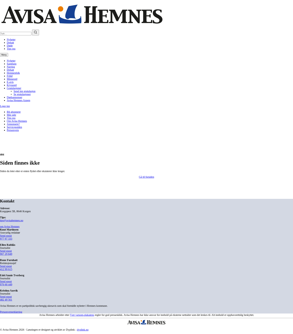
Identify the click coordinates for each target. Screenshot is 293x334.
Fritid (10, 76)
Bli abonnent (14, 111)
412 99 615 (6, 269)
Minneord (12, 79)
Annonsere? (13, 124)
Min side (11, 114)
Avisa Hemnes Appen (18, 100)
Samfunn (11, 63)
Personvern (13, 130)
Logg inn (5, 106)
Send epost (6, 235)
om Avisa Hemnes (9, 226)
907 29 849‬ (6, 254)
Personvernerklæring (11, 311)
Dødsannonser (14, 97)
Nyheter (11, 39)
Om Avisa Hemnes (17, 121)
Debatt (10, 42)
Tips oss (11, 48)
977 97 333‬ (6, 238)
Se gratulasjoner (22, 94)
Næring (11, 66)
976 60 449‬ (6, 284)
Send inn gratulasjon (24, 91)
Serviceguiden (14, 127)
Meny (4, 55)
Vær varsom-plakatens (82, 315)
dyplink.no (83, 329)
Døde (10, 45)
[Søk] (35, 32)
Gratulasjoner (14, 88)
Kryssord (12, 85)
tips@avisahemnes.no (11, 220)
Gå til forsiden (146, 176)
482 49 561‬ (6, 299)
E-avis (10, 82)
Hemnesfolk (13, 72)
